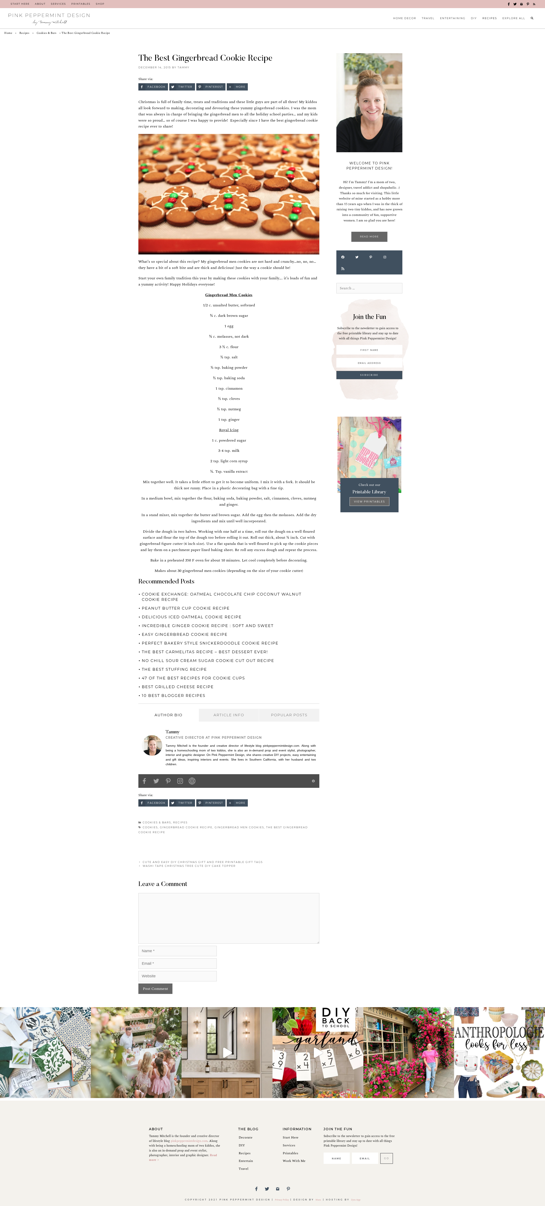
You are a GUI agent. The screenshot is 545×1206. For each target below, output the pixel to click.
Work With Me (294, 1160)
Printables (290, 1153)
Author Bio (168, 715)
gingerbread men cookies (239, 827)
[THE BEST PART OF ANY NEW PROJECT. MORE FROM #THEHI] (45, 1052)
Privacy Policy (282, 1200)
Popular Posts (289, 715)
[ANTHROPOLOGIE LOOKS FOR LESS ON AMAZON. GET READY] (499, 1052)
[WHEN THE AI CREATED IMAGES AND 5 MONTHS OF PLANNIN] (227, 1052)
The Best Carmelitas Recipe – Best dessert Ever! (205, 652)
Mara (318, 1200)
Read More (369, 236)
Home (8, 33)
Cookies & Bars (47, 33)
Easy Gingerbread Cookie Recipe (185, 634)
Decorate (245, 1137)
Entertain (246, 1160)
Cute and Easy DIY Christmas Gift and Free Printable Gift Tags (203, 862)
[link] (20, 4)
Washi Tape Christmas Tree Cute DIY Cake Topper (189, 865)
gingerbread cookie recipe (186, 827)
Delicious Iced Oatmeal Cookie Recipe (192, 617)
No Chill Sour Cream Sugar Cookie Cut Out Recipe (208, 660)
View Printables (369, 501)
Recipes (24, 33)
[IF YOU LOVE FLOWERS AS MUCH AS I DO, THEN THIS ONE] (408, 1052)
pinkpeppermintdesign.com (189, 1141)
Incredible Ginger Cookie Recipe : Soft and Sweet (208, 625)
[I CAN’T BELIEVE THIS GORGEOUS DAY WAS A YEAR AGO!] (136, 1052)
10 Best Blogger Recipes (173, 695)
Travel (243, 1168)
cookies (150, 827)
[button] (509, 4)
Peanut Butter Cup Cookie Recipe (186, 608)
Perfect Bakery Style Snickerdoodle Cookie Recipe (210, 643)
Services (289, 1145)
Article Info (229, 715)
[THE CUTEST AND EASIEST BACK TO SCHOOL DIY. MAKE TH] (317, 1052)
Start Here (290, 1137)
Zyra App (355, 1200)
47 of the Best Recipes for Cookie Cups (193, 678)
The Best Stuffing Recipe (174, 669)
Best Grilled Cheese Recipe (178, 687)
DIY (242, 1145)
